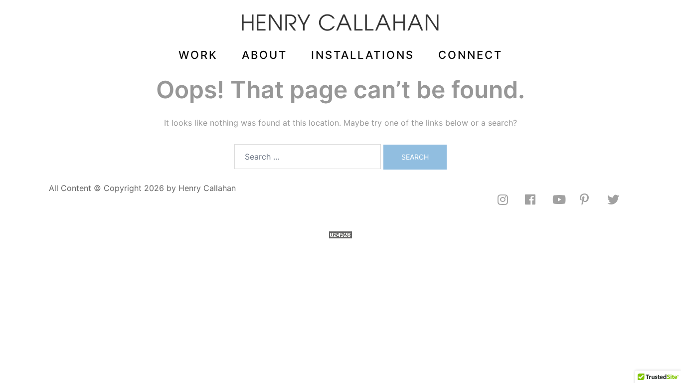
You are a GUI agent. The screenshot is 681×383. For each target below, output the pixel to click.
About (264, 55)
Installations (362, 55)
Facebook (537, 199)
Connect (470, 55)
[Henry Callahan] (340, 25)
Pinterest (592, 199)
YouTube (564, 199)
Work (198, 55)
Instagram (510, 199)
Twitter (619, 199)
